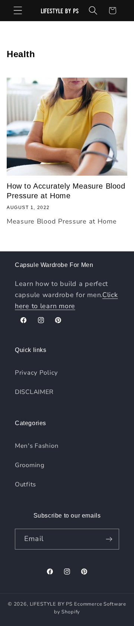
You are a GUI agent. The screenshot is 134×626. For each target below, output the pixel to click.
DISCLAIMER (34, 392)
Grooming (30, 465)
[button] (18, 10)
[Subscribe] (109, 539)
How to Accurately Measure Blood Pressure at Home (66, 191)
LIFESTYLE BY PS (51, 604)
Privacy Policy (36, 372)
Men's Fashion (36, 445)
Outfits (25, 484)
